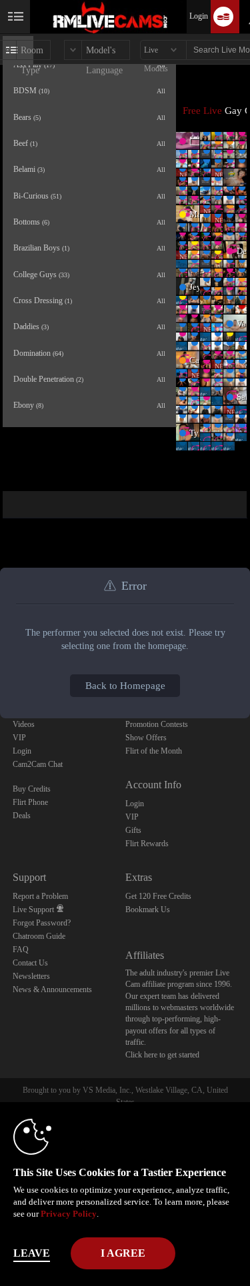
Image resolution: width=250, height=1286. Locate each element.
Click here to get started (162, 1054)
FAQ (21, 949)
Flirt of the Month (153, 751)
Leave (31, 1253)
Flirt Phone (30, 802)
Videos (24, 724)
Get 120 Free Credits (158, 896)
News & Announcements (52, 989)
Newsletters (31, 976)
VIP (19, 737)
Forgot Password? (42, 923)
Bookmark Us (147, 909)
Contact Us (30, 962)
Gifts (133, 830)
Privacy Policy (69, 1214)
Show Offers (146, 737)
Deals (22, 815)
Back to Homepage (125, 685)
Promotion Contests (156, 724)
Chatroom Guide (39, 936)
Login (198, 16)
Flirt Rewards (147, 843)
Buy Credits (32, 789)
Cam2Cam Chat (38, 764)
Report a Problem (40, 896)
